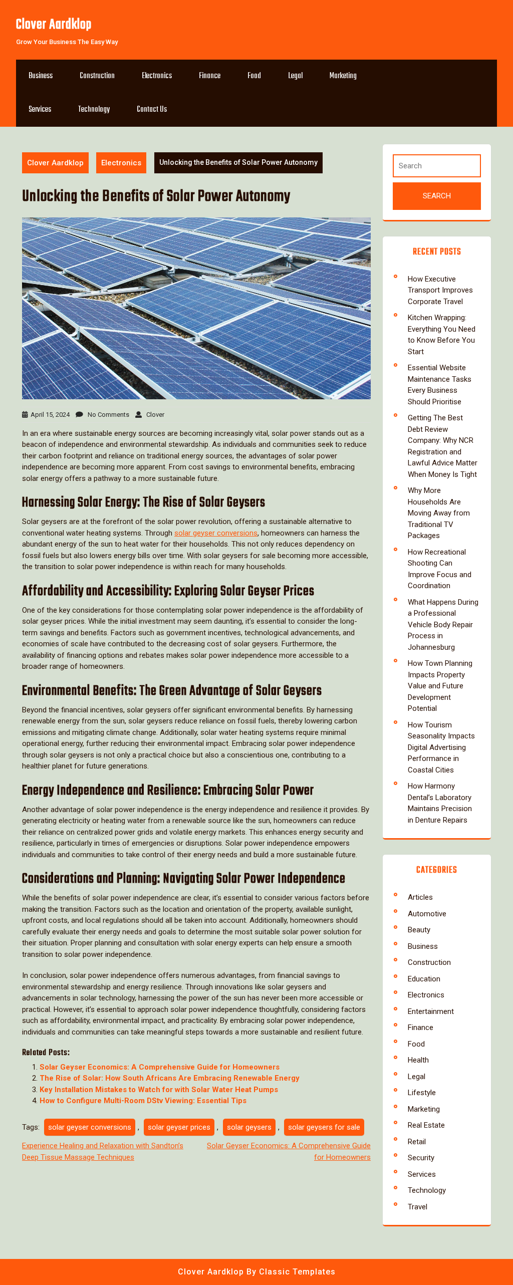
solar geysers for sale (324, 1127)
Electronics (157, 76)
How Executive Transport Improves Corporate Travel (440, 290)
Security (421, 1157)
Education (424, 978)
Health (418, 1060)
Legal (295, 76)
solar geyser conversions (216, 533)
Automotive (427, 913)
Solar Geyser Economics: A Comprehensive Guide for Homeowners (160, 1067)
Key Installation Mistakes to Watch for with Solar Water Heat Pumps (159, 1089)
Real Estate (426, 1125)
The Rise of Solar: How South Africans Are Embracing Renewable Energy (170, 1078)
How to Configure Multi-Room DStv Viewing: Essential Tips (143, 1100)
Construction (97, 76)
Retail (417, 1141)
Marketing (343, 76)
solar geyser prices (179, 1127)
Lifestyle (422, 1092)
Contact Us (152, 109)
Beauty (419, 929)
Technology (94, 109)
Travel (417, 1206)
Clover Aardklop (54, 25)
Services (40, 109)
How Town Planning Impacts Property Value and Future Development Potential (440, 686)
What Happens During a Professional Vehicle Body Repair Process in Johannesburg (443, 625)
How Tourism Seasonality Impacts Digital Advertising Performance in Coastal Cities (441, 747)
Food (254, 76)
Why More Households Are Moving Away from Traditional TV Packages (439, 513)
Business (41, 76)
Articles (420, 897)
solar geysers (249, 1127)
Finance (209, 76)
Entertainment (431, 1011)
